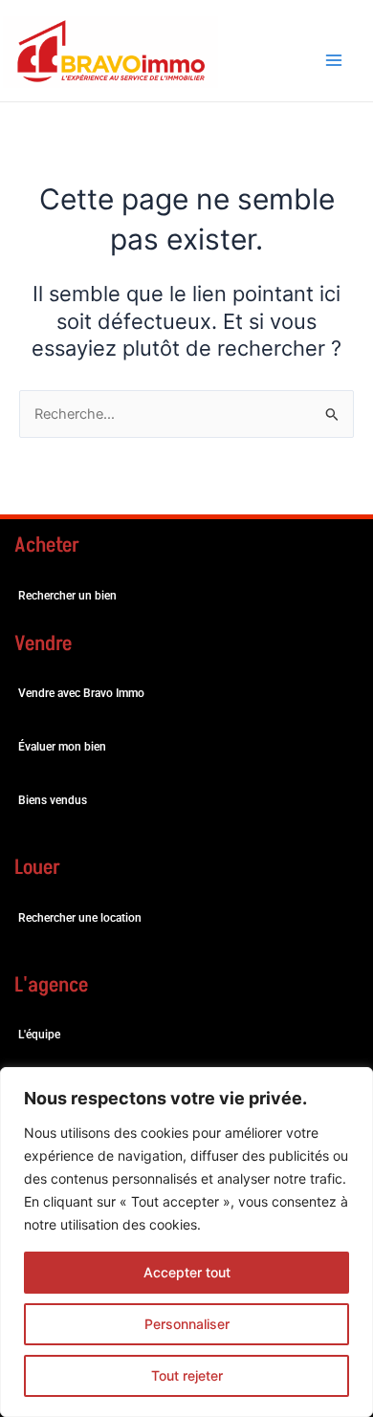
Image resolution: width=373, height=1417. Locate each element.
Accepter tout (186, 1272)
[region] (186, 1242)
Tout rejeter (187, 1375)
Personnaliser (187, 1324)
